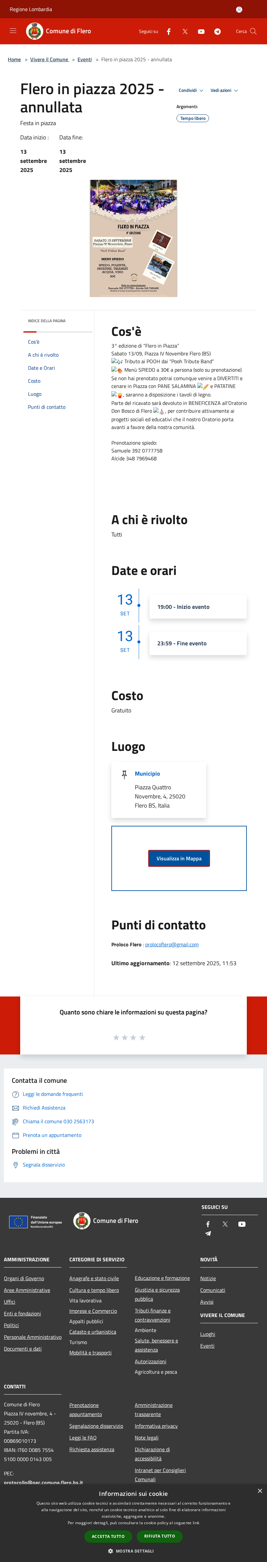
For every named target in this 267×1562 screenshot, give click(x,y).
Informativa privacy (156, 1426)
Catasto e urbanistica (92, 1332)
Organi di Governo (24, 1278)
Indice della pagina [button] (46, 321)
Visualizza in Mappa (179, 858)
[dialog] (133, 1523)
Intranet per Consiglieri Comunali (160, 1474)
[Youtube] (198, 31)
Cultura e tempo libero (94, 1290)
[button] (133, 1551)
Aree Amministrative (27, 1290)
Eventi (84, 59)
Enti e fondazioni (22, 1313)
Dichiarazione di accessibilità (152, 1453)
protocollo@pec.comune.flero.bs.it (43, 1482)
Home (14, 59)
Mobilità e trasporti (90, 1352)
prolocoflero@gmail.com (172, 944)
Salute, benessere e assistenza (156, 1345)
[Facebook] (166, 31)
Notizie (208, 1278)
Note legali (147, 1437)
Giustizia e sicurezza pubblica (157, 1294)
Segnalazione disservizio (96, 1426)
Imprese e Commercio (93, 1311)
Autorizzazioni (150, 1361)
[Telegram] (214, 31)
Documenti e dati (23, 1349)
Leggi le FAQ (83, 1437)
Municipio (147, 773)
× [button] (259, 1491)
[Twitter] (182, 31)
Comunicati (212, 1290)
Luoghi (207, 1334)
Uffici (9, 1302)
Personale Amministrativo (33, 1337)
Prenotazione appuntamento (85, 1409)
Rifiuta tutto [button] (159, 1536)
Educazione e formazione (162, 1278)
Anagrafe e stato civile (94, 1278)
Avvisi (207, 1302)
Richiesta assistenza (91, 1449)
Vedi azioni (221, 90)
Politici (11, 1325)
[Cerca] (253, 31)
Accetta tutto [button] (108, 1536)
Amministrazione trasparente (154, 1409)
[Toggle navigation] (13, 31)
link (196, 1523)
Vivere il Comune (49, 59)
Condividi (188, 90)
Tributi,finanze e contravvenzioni (153, 1315)
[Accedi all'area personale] (239, 10)
